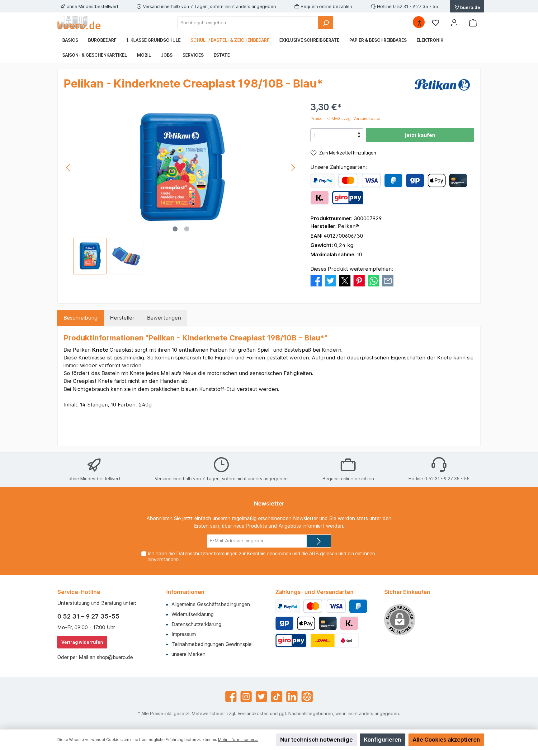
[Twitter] (261, 697)
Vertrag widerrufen (82, 642)
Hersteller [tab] (122, 318)
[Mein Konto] (454, 22)
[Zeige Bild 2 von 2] (186, 228)
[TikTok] (277, 697)
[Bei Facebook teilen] (316, 281)
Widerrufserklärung (193, 614)
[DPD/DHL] (334, 641)
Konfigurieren (382, 739)
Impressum (184, 634)
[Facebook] (231, 697)
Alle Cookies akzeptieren (446, 739)
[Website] (307, 697)
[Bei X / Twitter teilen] (345, 281)
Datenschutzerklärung (196, 624)
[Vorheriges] (68, 168)
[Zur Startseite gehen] (79, 23)
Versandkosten (253, 713)
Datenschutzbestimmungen (207, 554)
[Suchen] (325, 22)
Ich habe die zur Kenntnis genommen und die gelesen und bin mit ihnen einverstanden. (261, 556)
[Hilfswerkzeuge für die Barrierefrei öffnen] (419, 22)
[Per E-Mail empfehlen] (388, 281)
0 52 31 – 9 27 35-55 (88, 616)
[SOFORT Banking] (319, 198)
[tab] (80, 318)
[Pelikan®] (443, 84)
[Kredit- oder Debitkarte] (359, 180)
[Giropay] (415, 180)
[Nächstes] (293, 168)
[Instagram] (246, 697)
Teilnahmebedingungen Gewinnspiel (212, 644)
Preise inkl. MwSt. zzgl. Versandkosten (345, 118)
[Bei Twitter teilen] (330, 281)
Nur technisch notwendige (316, 739)
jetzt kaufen (420, 135)
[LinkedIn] (292, 697)
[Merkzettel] (435, 22)
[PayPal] (322, 180)
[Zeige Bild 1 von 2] (174, 228)
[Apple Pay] (436, 180)
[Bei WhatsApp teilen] (373, 281)
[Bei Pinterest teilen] (359, 281)
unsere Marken (188, 654)
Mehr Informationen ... (238, 739)
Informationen (185, 592)
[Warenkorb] (473, 22)
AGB (314, 554)
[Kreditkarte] (458, 180)
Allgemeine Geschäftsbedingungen (211, 604)
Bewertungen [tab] (164, 318)
